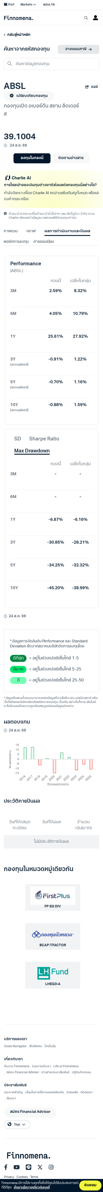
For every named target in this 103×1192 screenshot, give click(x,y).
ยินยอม (90, 1185)
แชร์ (94, 87)
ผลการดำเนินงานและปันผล (67, 231)
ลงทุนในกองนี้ (32, 158)
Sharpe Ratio (44, 439)
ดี (18, 680)
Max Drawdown (32, 451)
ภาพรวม (11, 231)
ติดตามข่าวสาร (71, 158)
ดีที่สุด (18, 658)
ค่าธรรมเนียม (44, 242)
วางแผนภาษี (75, 49)
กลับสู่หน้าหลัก (18, 35)
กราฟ (31, 231)
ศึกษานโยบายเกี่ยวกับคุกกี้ (32, 1187)
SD (17, 439)
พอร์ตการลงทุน (16, 242)
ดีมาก (18, 669)
